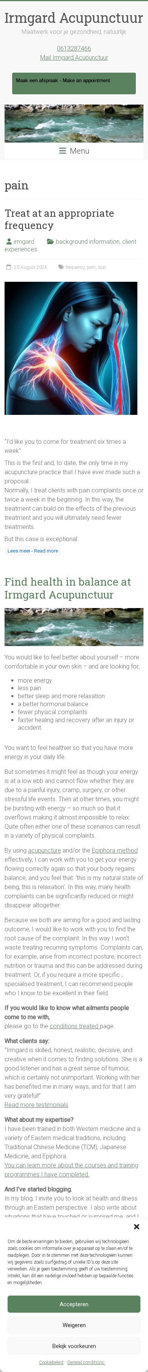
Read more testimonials (36, 1104)
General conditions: (86, 1362)
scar (102, 267)
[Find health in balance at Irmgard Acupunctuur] (74, 611)
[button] (136, 1227)
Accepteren (74, 1304)
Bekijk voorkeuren (74, 1346)
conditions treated (75, 1026)
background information (88, 241)
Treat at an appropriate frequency (59, 219)
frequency (75, 267)
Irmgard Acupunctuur (74, 17)
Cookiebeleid (51, 1362)
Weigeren (74, 1325)
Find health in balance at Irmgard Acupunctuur (68, 588)
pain (91, 267)
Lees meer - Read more (33, 551)
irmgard (24, 241)
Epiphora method (115, 850)
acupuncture (44, 850)
